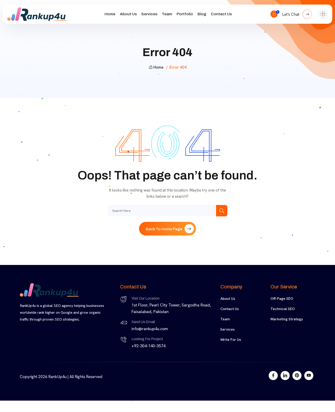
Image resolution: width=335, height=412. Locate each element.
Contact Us (221, 14)
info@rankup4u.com (149, 328)
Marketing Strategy (287, 319)
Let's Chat (291, 14)
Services (149, 14)
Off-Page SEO (282, 298)
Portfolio (185, 14)
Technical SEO (283, 308)
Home (110, 14)
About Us (128, 14)
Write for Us (230, 339)
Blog (202, 14)
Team (167, 14)
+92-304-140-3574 (148, 345)
